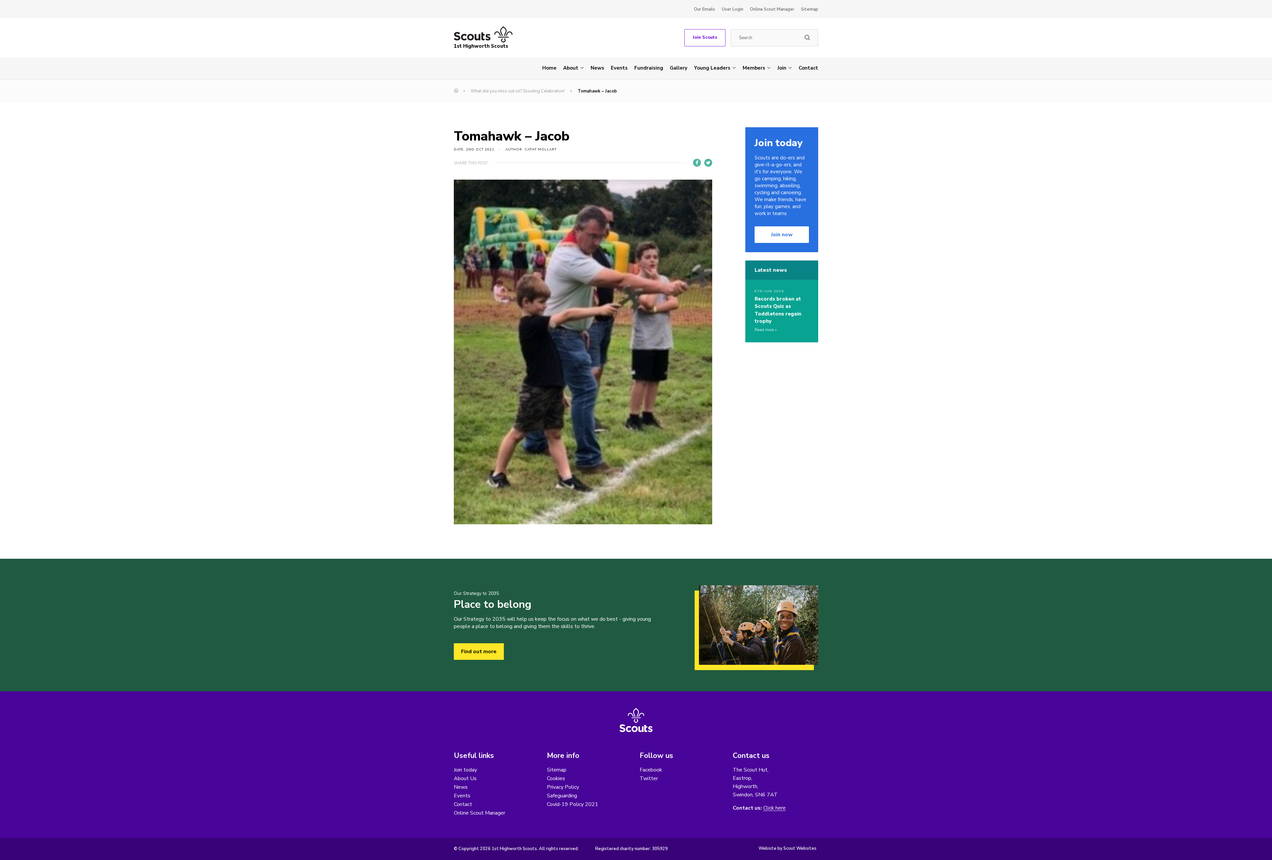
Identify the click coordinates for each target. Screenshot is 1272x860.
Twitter (649, 778)
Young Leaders (712, 68)
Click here (774, 808)
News (597, 68)
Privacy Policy (563, 787)
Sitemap (809, 9)
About (570, 68)
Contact (808, 68)
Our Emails (704, 9)
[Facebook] (697, 163)
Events (619, 68)
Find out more (479, 651)
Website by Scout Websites (788, 848)
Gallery (678, 68)
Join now (782, 234)
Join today (465, 770)
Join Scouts (705, 37)
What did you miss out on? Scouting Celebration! (518, 91)
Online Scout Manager (772, 9)
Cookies (556, 778)
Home (549, 68)
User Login (732, 9)
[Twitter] (708, 163)
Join (781, 68)
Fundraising (648, 68)
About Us (465, 778)
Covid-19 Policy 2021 (572, 804)
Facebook (651, 770)
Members (754, 68)
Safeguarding (562, 795)
